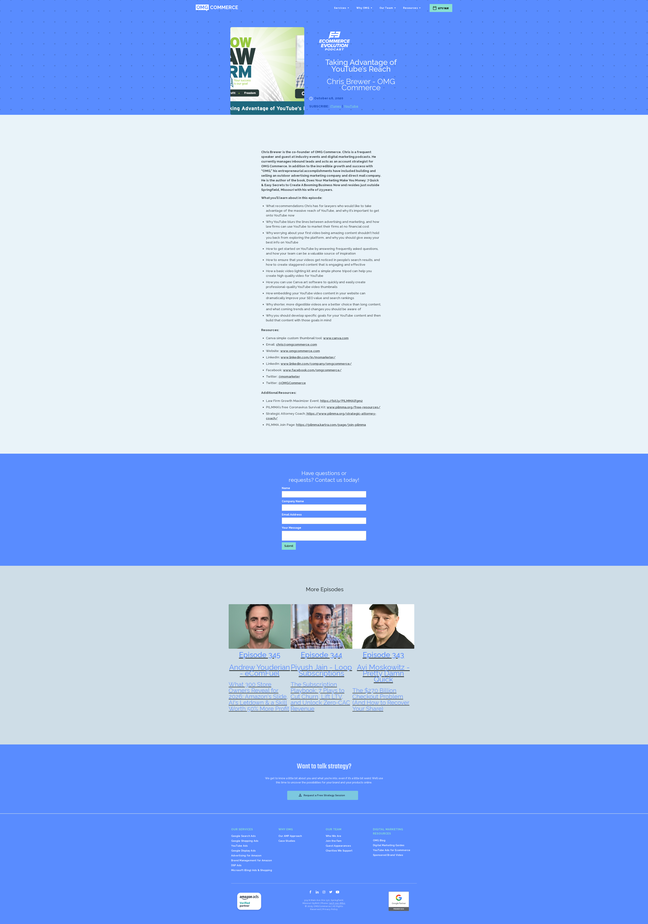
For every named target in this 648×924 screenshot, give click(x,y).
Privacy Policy (330, 909)
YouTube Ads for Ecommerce (391, 850)
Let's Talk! (443, 8)
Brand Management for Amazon (251, 860)
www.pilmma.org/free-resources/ (353, 407)
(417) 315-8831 (337, 903)
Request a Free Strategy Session (321, 795)
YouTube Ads (239, 845)
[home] (217, 8)
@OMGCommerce (292, 383)
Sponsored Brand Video (388, 855)
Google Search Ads (243, 835)
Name (286, 488)
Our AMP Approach (290, 835)
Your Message (291, 527)
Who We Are (333, 835)
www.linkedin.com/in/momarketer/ (308, 357)
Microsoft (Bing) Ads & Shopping (251, 870)
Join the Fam (334, 840)
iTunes (335, 106)
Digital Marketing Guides (388, 845)
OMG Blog (379, 840)
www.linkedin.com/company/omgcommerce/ (316, 363)
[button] (342, 7)
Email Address (292, 514)
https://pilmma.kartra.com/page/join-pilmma (331, 425)
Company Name (293, 501)
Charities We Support (339, 850)
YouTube (351, 106)
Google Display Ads (243, 850)
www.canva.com (335, 338)
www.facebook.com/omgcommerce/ (312, 370)
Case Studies (286, 840)
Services (340, 8)
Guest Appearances (338, 845)
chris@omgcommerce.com (296, 344)
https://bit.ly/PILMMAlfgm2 (341, 401)
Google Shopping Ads (244, 840)
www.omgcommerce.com (300, 351)
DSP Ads (236, 865)
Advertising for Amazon (246, 855)
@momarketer (289, 376)
